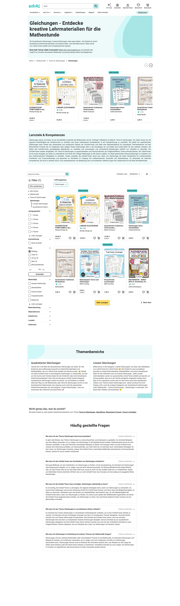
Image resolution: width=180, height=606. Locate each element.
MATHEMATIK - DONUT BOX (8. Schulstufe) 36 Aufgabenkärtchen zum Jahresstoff (137, 281)
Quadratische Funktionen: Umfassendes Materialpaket (93, 109)
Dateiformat (32, 316)
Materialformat (34, 312)
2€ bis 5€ (34, 258)
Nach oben (147, 302)
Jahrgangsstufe (34, 211)
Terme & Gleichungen (38, 197)
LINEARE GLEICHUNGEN (65, 108)
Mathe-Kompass (88, 111)
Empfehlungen (80, 12)
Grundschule (34, 12)
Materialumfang (34, 307)
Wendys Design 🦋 (35, 111)
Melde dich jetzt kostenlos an (69, 50)
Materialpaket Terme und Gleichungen (89, 281)
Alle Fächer (34, 191)
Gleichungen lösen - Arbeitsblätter (117, 109)
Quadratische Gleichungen (41, 207)
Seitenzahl (32, 325)
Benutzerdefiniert (37, 265)
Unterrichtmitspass (135, 287)
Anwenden (40, 274)
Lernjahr (31, 320)
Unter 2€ (34, 255)
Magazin (91, 12)
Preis (30, 248)
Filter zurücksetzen (36, 186)
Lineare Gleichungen (40, 204)
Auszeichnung (33, 239)
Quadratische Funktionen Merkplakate (146, 109)
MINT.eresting (84, 284)
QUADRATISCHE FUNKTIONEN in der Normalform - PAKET (37, 109)
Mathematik (34, 194)
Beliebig (34, 251)
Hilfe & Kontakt (103, 12)
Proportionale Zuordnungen (109, 281)
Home (31, 61)
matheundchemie (116, 111)
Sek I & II (46, 12)
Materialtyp (32, 280)
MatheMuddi (141, 114)
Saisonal (56, 12)
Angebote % (68, 12)
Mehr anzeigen (102, 303)
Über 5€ (34, 261)
